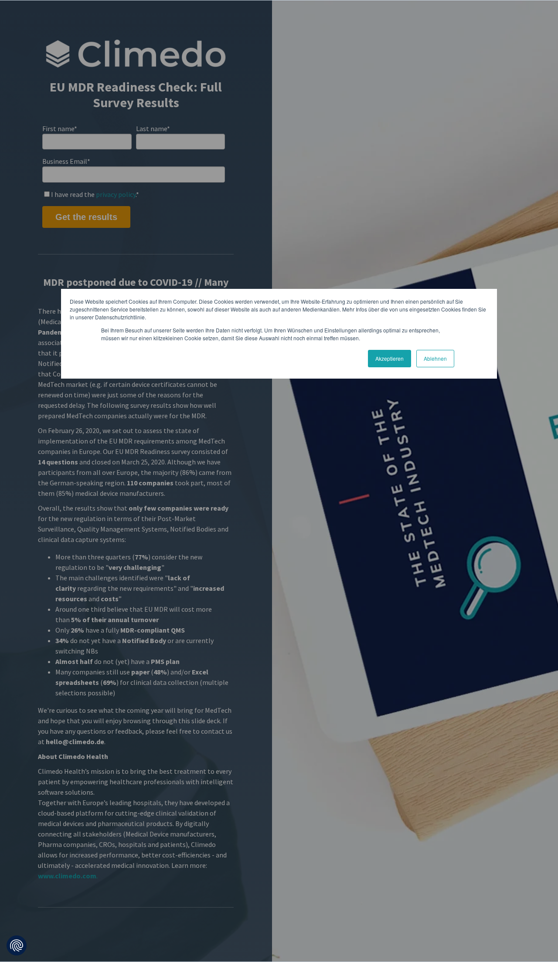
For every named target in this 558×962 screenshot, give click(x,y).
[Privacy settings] (17, 945)
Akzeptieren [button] (389, 358)
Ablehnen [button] (435, 358)
